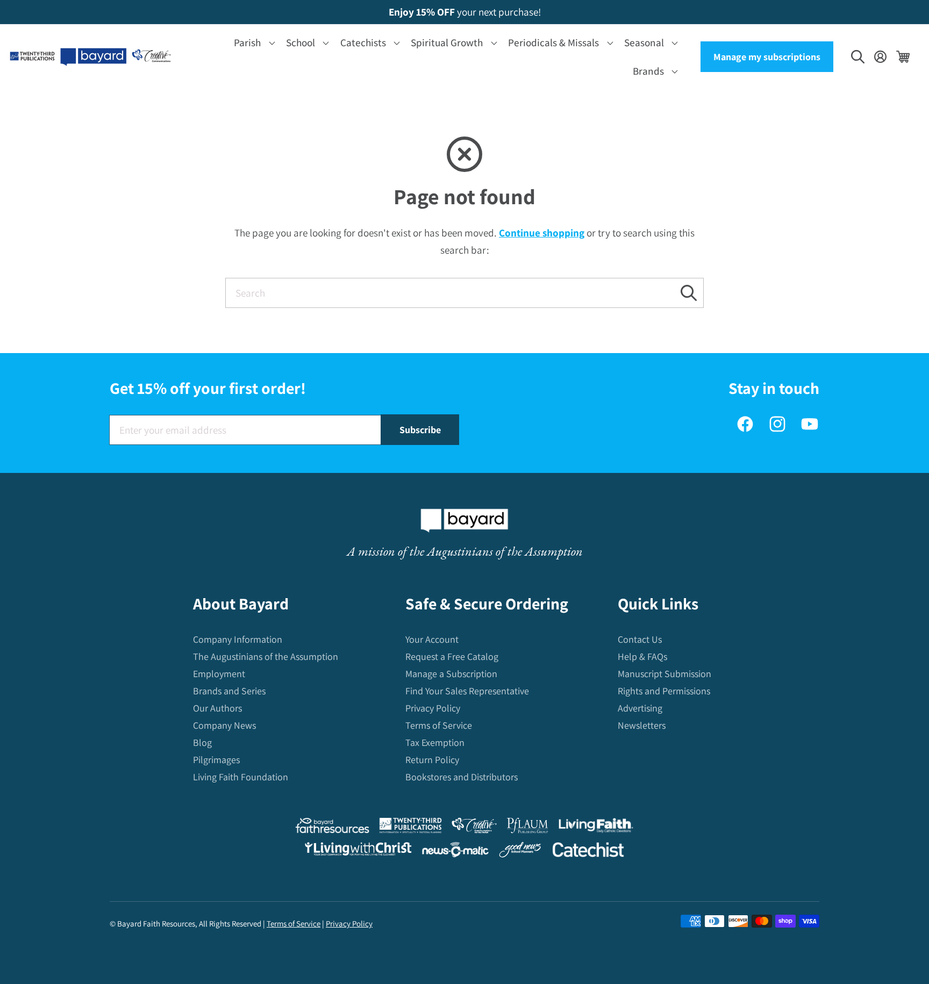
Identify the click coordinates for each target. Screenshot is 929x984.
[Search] (689, 292)
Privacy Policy (432, 708)
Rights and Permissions (664, 691)
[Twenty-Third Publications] (410, 827)
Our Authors (217, 708)
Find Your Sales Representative (467, 691)
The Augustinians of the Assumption (265, 656)
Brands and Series (229, 691)
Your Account (432, 639)
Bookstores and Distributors (461, 777)
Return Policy (432, 759)
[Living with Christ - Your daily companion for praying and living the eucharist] (358, 851)
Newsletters (642, 725)
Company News (224, 725)
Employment (219, 673)
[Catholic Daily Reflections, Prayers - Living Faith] (596, 827)
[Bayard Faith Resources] (332, 827)
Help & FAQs (642, 656)
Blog (202, 742)
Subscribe (420, 429)
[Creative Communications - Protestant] (474, 827)
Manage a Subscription (451, 673)
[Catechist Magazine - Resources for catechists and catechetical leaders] (588, 852)
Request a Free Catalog (451, 656)
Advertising (640, 708)
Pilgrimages (216, 759)
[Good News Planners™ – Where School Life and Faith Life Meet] (520, 852)
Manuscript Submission (664, 673)
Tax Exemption (434, 742)
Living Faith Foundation (240, 777)
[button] (252, 42)
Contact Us (640, 639)
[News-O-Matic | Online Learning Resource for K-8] (455, 852)
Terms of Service (438, 725)
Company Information (237, 639)
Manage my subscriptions (766, 57)
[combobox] (464, 292)
